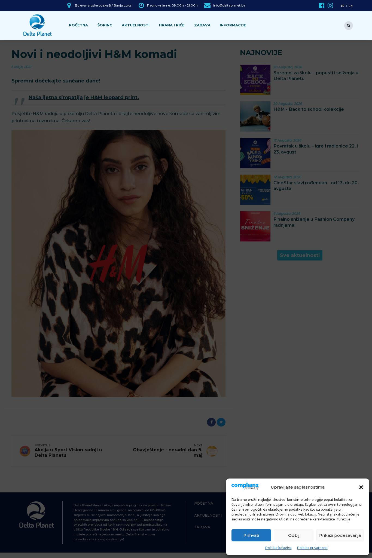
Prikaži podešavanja (340, 535)
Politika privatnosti (312, 548)
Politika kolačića (278, 548)
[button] (361, 487)
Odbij (293, 535)
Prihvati (251, 535)
